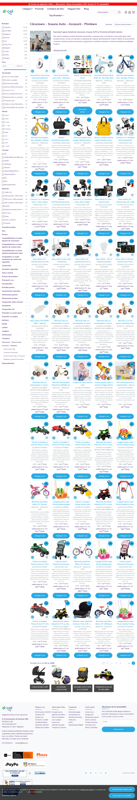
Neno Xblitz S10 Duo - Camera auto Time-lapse (125, 260)
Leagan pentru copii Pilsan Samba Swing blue (125, 443)
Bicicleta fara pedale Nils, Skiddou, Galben (40, 138)
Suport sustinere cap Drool (82, 76)
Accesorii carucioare (11, 352)
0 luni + (6, 119)
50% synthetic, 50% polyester (14, 203)
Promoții (39, 8)
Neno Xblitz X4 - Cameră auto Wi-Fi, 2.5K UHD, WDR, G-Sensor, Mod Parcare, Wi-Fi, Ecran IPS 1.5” (82, 260)
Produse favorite (91, 722)
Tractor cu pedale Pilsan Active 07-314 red (39, 622)
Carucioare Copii (9, 349)
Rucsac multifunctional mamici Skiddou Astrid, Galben (103, 138)
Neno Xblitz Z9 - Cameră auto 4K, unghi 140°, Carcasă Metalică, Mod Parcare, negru (125, 200)
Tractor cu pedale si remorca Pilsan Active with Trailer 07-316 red (61, 443)
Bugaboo (7, 34)
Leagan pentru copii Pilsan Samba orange (61, 503)
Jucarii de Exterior (82, 388)
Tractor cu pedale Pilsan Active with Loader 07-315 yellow (82, 443)
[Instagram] (91, 773)
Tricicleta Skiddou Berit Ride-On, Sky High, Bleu (104, 76)
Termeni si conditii (41, 720)
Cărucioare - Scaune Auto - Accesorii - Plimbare (12, 344)
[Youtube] (101, 773)
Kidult (6, 132)
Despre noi (39, 717)
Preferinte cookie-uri (9, 795)
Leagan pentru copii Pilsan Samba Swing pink (125, 622)
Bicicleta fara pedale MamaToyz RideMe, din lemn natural (61, 383)
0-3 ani (6, 122)
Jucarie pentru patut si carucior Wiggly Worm (104, 383)
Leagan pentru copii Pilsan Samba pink (104, 562)
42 (129, 663)
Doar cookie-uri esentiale (122, 795)
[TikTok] (106, 773)
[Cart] (133, 12)
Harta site (72, 720)
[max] (22, 66)
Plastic (6, 216)
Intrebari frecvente (75, 717)
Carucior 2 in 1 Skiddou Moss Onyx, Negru (82, 200)
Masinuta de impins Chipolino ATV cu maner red (104, 503)
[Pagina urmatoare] (133, 663)
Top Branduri (55, 15)
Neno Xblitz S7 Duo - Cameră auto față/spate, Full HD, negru (103, 200)
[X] (96, 773)
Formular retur (90, 725)
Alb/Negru (7, 164)
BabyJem (7, 48)
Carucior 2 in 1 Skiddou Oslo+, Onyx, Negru (39, 200)
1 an (5, 136)
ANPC (70, 722)
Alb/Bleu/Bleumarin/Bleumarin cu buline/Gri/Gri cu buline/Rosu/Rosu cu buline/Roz (14, 157)
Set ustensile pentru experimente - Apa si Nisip (125, 383)
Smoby (6, 55)
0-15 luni (7, 129)
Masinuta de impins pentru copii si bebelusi (61, 327)
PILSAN (6, 38)
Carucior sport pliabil (11, 77)
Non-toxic (7, 213)
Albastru (7, 167)
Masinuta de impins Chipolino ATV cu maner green (104, 443)
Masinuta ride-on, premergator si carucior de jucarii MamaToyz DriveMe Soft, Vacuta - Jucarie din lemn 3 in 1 (39, 383)
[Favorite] (126, 12)
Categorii (27, 8)
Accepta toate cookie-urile (122, 789)
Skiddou (7, 58)
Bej (5, 178)
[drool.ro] (7, 12)
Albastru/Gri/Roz (10, 174)
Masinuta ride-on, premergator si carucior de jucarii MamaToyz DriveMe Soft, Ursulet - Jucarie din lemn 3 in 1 (61, 322)
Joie (5, 41)
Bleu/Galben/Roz (10, 185)
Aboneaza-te (118, 729)
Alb (5, 154)
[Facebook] (86, 773)
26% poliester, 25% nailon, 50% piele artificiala (14, 196)
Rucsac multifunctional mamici (14, 94)
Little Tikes (8, 44)
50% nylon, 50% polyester (13, 199)
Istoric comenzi (90, 720)
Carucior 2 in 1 (9, 90)
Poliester (7, 223)
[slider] (3, 70)
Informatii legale (74, 712)
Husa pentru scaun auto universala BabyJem (39, 76)
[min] (8, 66)
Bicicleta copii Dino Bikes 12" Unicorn (40, 503)
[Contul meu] (129, 12)
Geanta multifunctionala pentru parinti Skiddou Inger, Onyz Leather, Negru (61, 138)
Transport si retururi (59, 727)
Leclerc (6, 51)
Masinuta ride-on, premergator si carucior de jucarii (14, 97)
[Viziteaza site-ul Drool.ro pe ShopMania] (40, 773)
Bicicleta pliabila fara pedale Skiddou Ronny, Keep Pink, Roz (82, 138)
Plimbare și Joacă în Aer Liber (14, 359)
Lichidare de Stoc (55, 8)
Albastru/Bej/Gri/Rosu (11, 171)
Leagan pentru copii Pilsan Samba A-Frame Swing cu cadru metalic (125, 503)
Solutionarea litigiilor (75, 725)
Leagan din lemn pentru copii (82, 383)
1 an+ (6, 143)
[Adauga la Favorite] (47, 71)
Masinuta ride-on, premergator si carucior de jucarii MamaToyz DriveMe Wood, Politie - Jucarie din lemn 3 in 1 (82, 322)
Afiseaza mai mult (60, 50)
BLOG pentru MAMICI (43, 712)
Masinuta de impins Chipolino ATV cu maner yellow (61, 622)
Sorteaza (108, 24)
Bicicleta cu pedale (10, 80)
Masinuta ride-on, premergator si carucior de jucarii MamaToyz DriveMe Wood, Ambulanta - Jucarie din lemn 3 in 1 (103, 322)
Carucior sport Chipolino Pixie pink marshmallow (125, 562)
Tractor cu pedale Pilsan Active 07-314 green (39, 562)
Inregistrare (89, 715)
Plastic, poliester (10, 220)
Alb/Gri (6, 161)
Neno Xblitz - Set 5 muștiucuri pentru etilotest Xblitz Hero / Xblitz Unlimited (104, 260)
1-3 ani (6, 146)
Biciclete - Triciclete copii (104, 82)
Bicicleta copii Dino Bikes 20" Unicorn (82, 562)
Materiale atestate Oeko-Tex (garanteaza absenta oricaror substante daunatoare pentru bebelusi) (14, 209)
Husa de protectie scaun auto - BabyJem (61, 76)
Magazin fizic (74, 8)
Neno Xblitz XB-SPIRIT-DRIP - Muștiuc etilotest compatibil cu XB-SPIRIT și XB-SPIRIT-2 (39, 322)
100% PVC (8, 192)
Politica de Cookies (42, 727)
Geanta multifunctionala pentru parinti (14, 87)
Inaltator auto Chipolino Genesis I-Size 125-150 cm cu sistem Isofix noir (82, 622)
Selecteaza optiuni (82, 110)
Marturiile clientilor (42, 725)
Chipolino (7, 27)
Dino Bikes (7, 31)
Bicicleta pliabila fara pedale (14, 107)
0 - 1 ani (7, 125)
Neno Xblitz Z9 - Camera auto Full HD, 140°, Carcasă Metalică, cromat (39, 260)
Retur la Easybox (58, 717)
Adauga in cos (40, 112)
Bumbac (7, 206)
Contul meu (89, 712)
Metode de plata (58, 725)
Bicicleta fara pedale (11, 83)
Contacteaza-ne (74, 715)
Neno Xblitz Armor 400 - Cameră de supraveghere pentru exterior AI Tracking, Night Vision (61, 260)
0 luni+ (6, 115)
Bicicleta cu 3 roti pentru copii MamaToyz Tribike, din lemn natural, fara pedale (125, 322)
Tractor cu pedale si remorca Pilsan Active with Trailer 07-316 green (40, 443)
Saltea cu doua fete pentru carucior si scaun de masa (14, 104)
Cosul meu (56, 722)
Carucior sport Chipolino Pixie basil (61, 562)
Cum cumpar (56, 720)
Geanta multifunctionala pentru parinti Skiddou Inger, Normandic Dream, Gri (61, 200)
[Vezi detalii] (32, 71)
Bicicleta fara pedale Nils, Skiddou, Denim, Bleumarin (125, 76)
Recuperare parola (92, 717)
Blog (86, 8)
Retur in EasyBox (91, 727)
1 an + (6, 139)
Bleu (5, 181)
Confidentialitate (41, 722)
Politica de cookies (87, 790)
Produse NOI (40, 715)
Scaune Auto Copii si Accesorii (14, 356)
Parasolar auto (9, 100)
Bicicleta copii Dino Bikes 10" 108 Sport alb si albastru (103, 622)
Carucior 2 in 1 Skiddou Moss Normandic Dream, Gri (125, 138)
